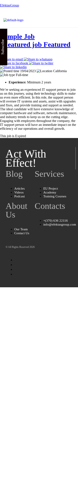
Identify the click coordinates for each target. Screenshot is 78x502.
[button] (71, 20)
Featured (57, 44)
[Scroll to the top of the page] (1, 289)
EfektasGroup (9, 5)
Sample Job (35, 40)
